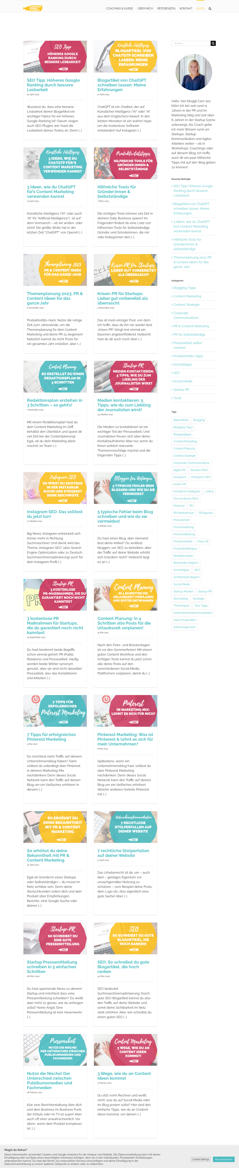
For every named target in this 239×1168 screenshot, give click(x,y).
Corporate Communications (186, 315)
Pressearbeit (181, 520)
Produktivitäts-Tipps (188, 356)
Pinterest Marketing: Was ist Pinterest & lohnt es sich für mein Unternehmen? (125, 739)
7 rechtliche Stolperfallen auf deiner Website (123, 853)
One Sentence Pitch (185, 498)
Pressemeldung (183, 527)
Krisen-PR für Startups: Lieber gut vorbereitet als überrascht (122, 298)
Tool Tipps (201, 605)
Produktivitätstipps (185, 548)
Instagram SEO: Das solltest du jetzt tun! (55, 514)
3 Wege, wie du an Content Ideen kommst (124, 1076)
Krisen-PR (179, 484)
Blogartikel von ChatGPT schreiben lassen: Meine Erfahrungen (121, 85)
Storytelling (180, 598)
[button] (210, 8)
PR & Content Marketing (191, 326)
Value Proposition (184, 620)
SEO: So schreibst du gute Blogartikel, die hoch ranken (123, 967)
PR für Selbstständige (189, 334)
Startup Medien (183, 591)
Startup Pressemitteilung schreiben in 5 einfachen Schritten (52, 967)
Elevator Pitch (199, 470)
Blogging (199, 420)
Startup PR (181, 389)
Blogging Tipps (183, 427)
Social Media (183, 381)
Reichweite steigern (185, 562)
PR (191, 505)
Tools (177, 398)
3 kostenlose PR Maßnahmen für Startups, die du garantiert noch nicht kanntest (55, 625)
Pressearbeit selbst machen (188, 345)
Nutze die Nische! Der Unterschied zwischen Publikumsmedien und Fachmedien (49, 1080)
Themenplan (181, 605)
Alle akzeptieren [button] (224, 1159)
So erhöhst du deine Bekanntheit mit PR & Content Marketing (48, 855)
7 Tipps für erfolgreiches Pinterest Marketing (51, 737)
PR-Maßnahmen (183, 513)
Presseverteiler (183, 541)
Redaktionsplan (183, 555)
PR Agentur (206, 513)
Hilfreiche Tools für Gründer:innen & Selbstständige (116, 191)
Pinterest (179, 505)
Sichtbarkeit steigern (186, 577)
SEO (177, 373)
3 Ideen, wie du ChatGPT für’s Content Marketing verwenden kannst (51, 191)
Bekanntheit (180, 420)
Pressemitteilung (184, 534)
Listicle (209, 491)
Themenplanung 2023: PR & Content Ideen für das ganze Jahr (55, 298)
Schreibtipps (183, 364)
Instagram (180, 477)
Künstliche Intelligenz (186, 491)
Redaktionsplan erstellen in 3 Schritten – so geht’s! (54, 403)
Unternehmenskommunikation (192, 612)
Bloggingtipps (182, 434)
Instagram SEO (201, 477)
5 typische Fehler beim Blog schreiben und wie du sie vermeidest (125, 516)
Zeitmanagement (184, 627)
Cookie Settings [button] (200, 1159)
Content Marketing (187, 296)
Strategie (198, 598)
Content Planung (184, 448)
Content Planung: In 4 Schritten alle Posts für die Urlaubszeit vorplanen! (124, 623)
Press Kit (202, 541)
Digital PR (179, 470)
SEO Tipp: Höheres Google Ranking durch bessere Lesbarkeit (53, 85)
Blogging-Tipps (185, 288)
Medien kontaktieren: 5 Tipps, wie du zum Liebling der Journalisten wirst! (124, 405)
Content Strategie (187, 304)
